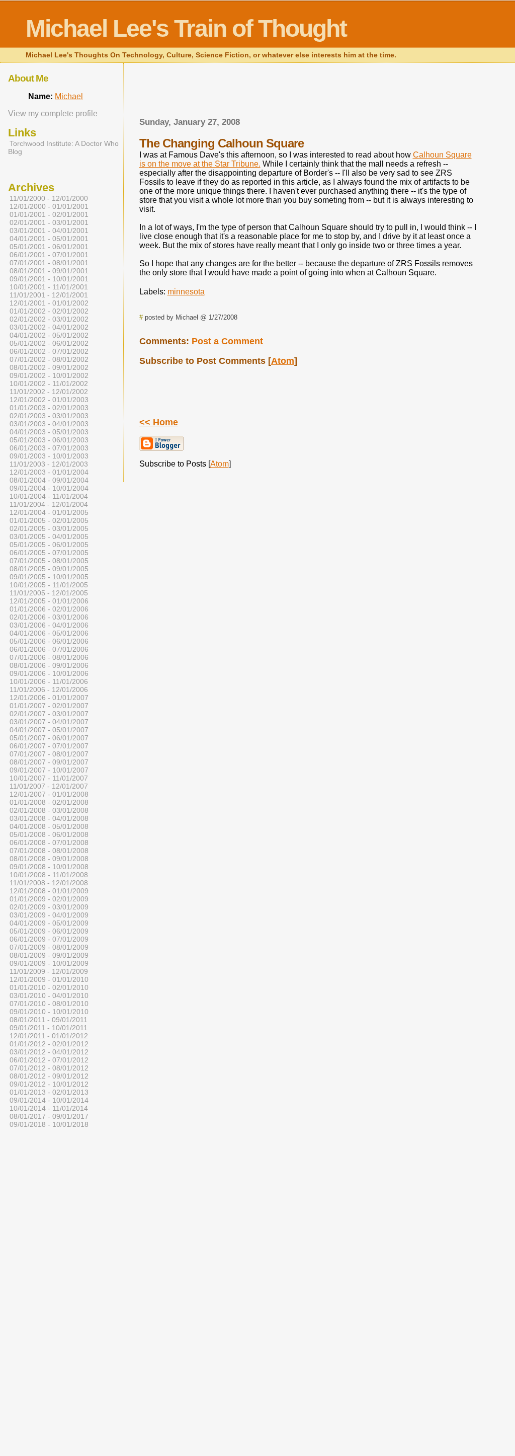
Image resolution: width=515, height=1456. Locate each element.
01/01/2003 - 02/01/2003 (49, 408)
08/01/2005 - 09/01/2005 (49, 569)
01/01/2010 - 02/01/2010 (49, 987)
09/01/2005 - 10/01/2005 (49, 577)
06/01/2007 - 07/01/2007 (49, 746)
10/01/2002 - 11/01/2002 (49, 383)
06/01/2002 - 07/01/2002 (49, 351)
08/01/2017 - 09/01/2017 (49, 1116)
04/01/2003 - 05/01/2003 (49, 432)
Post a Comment (227, 341)
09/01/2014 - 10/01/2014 (49, 1100)
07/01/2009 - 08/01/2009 (49, 947)
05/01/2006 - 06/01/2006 (49, 641)
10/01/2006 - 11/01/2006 (49, 681)
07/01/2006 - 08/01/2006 (49, 657)
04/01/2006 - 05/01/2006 (49, 633)
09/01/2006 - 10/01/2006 (49, 673)
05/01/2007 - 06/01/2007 (49, 738)
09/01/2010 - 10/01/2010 (49, 1012)
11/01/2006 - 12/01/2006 (49, 689)
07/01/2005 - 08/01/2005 (49, 561)
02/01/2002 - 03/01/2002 (49, 319)
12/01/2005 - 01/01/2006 (49, 601)
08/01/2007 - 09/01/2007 (49, 762)
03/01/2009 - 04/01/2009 (49, 915)
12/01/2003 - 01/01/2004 (49, 472)
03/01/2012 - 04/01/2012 (49, 1052)
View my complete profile (53, 113)
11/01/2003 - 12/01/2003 (49, 464)
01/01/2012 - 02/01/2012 (49, 1044)
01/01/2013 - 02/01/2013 (49, 1092)
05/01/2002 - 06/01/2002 (49, 343)
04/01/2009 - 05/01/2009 (49, 923)
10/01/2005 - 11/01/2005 (49, 585)
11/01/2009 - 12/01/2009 (49, 971)
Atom (282, 361)
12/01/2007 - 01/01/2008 (49, 794)
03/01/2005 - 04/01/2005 (49, 536)
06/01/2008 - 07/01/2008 (49, 842)
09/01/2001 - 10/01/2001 (49, 279)
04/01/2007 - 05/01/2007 (49, 730)
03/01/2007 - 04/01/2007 (49, 722)
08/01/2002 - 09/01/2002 (49, 367)
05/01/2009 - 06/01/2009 (49, 931)
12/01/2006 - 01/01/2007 (49, 698)
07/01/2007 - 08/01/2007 (49, 754)
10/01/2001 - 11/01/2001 (49, 287)
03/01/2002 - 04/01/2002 (49, 327)
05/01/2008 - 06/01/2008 (49, 834)
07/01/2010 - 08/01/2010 (49, 1004)
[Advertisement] (308, 93)
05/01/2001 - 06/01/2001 (49, 247)
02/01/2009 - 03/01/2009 (49, 907)
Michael (69, 96)
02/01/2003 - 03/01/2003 (49, 416)
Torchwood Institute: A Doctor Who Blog (63, 147)
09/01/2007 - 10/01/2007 (49, 770)
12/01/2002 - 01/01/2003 (49, 400)
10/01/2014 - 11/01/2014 (49, 1108)
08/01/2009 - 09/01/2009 (49, 955)
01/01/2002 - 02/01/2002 (49, 311)
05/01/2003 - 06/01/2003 (49, 440)
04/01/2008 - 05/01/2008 (49, 826)
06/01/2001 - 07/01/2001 (49, 255)
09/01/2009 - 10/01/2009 (49, 963)
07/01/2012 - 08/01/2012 (49, 1068)
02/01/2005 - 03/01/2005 (49, 528)
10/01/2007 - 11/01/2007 (49, 778)
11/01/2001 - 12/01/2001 (49, 295)
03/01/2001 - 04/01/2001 (49, 230)
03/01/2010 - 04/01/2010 (49, 995)
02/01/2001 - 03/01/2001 (49, 222)
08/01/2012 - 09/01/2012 (49, 1076)
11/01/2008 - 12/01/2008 (49, 883)
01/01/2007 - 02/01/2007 (49, 706)
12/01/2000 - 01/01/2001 (49, 206)
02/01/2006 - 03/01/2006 (49, 617)
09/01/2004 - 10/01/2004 (49, 488)
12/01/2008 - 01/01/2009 (49, 891)
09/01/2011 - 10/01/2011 (49, 1028)
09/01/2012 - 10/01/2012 (49, 1084)
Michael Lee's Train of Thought (186, 28)
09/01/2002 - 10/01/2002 (49, 375)
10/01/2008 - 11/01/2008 (49, 875)
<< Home (158, 422)
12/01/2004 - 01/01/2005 (49, 512)
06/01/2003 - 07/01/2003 (49, 448)
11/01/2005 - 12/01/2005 (49, 593)
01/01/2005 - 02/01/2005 (49, 520)
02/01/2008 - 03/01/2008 (49, 810)
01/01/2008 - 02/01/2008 (49, 802)
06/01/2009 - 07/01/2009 (49, 939)
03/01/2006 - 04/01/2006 (49, 625)
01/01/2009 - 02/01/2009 (49, 899)
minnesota (186, 291)
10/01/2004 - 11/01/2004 (49, 496)
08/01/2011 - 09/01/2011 (49, 1020)
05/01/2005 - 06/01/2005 (49, 545)
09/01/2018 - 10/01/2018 (49, 1124)
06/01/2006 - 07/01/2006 (49, 649)
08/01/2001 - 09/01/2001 (49, 271)
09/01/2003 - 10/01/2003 (49, 456)
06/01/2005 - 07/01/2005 (49, 553)
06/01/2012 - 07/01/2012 (49, 1060)
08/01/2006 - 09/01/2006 (49, 665)
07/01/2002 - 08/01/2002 (49, 359)
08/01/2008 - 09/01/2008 (49, 859)
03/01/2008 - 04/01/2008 (49, 818)
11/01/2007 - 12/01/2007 (49, 786)
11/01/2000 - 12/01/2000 (49, 198)
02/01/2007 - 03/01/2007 (49, 714)
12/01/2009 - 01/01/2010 (49, 979)
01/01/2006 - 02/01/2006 (49, 609)
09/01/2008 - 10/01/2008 (49, 867)
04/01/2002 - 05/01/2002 (49, 335)
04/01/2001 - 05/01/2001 (49, 239)
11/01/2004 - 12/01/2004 (49, 504)
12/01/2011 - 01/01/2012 (49, 1036)
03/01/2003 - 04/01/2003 (49, 424)
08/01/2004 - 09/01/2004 (49, 480)
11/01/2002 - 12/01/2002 (49, 392)
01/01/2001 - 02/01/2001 (49, 214)
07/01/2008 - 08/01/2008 (49, 851)
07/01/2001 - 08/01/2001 (49, 263)
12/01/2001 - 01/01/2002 (49, 303)
